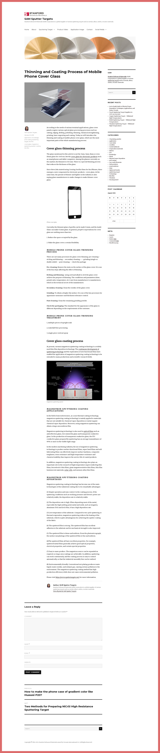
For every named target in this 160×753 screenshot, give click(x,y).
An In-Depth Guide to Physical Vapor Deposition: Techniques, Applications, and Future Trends (122, 108)
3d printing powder (115, 139)
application (27, 137)
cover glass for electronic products (84, 157)
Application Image (77, 29)
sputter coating (35, 146)
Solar (110, 168)
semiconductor (114, 166)
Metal (111, 156)
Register (111, 235)
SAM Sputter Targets (38, 18)
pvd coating (28, 139)
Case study (112, 143)
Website (27, 662)
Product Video (62, 29)
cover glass (27, 144)
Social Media (99, 29)
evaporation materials (116, 149)
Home (26, 29)
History (111, 151)
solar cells (68, 470)
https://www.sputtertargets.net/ (67, 577)
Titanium (112, 178)
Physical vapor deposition (117, 158)
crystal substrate (114, 147)
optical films (88, 431)
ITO (110, 152)
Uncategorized (113, 180)
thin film (31, 141)
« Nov (113, 221)
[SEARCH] (100, 728)
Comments (114, 241)
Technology (113, 174)
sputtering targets (113, 80)
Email (27, 653)
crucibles (112, 145)
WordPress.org (113, 243)
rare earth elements (115, 162)
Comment (28, 616)
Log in (111, 237)
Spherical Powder (114, 170)
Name (27, 644)
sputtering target (114, 172)
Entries (112, 239)
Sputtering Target (46, 29)
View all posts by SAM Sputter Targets (64, 591)
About (34, 29)
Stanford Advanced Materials (117, 76)
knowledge (35, 137)
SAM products (113, 164)
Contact (90, 29)
